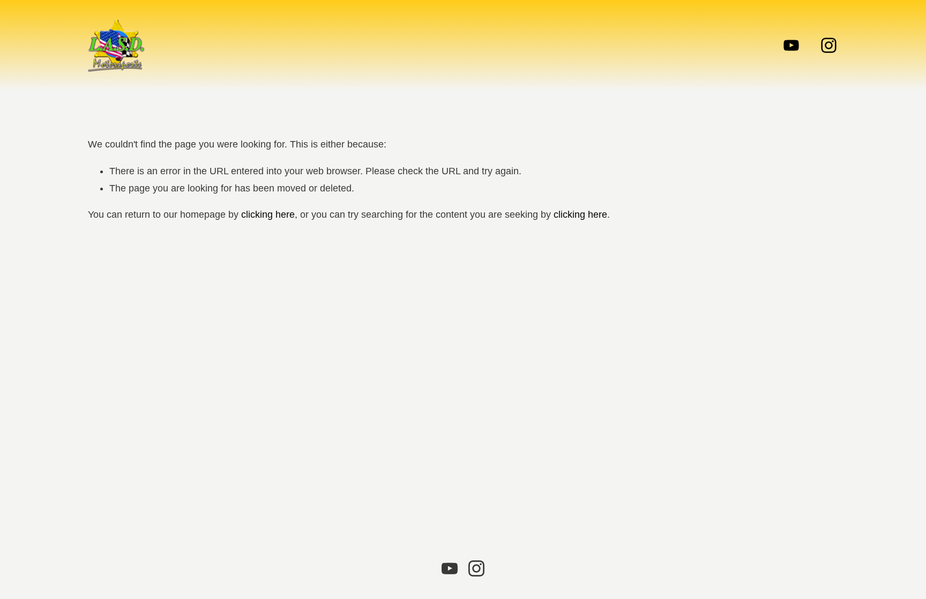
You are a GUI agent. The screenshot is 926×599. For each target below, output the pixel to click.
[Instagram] (828, 45)
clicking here (268, 214)
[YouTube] (791, 45)
